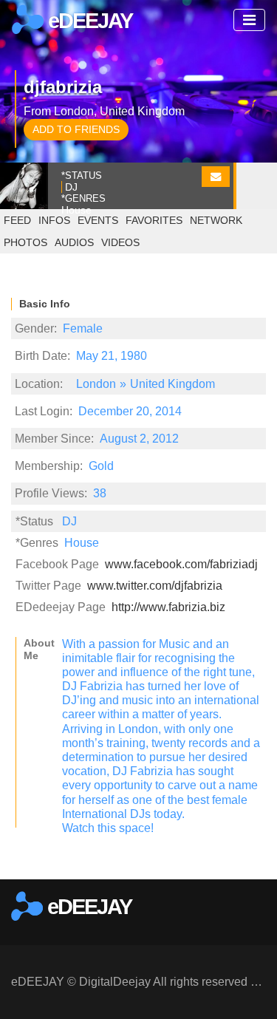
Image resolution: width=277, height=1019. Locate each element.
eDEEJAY (88, 21)
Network (216, 220)
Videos (120, 242)
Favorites (154, 220)
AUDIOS (74, 242)
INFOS (54, 220)
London (96, 384)
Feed (17, 220)
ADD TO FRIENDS (76, 129)
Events (98, 220)
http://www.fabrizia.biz (168, 607)
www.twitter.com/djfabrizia (154, 585)
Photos (25, 242)
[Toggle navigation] (249, 20)
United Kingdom (172, 384)
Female (83, 328)
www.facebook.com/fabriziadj (181, 564)
